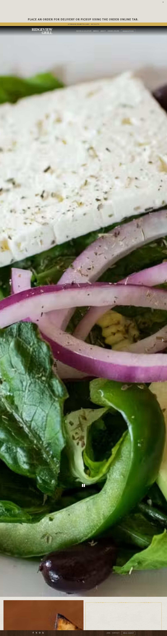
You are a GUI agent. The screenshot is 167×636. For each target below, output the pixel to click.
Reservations (128, 31)
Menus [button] (96, 31)
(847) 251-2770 (95, 24)
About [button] (103, 31)
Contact (116, 633)
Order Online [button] (113, 31)
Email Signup (128, 633)
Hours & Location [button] (83, 31)
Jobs (108, 633)
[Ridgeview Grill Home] (42, 31)
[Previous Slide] (4, 340)
